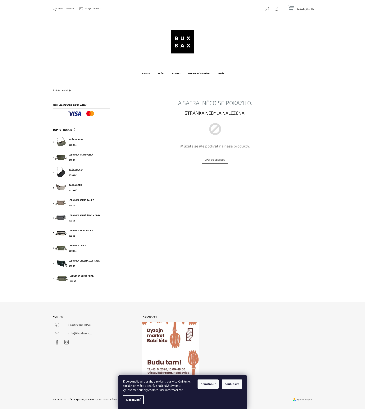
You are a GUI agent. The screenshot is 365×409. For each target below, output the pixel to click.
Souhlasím (232, 384)
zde (180, 390)
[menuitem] (145, 73)
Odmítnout (208, 384)
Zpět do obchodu (215, 159)
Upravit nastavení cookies (107, 399)
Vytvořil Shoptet (304, 399)
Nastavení (133, 400)
